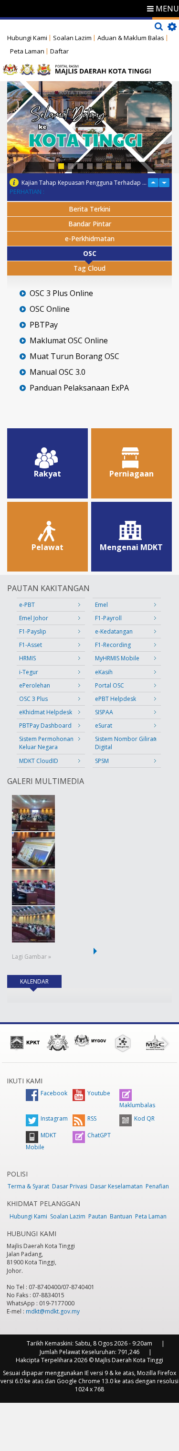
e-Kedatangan (114, 631)
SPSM (102, 761)
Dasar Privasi (69, 1186)
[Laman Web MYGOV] (90, 1041)
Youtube (98, 1093)
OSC (89, 253)
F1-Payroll (108, 618)
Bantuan (121, 1216)
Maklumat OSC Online (69, 340)
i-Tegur (28, 672)
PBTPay (44, 324)
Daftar (59, 51)
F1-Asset (30, 645)
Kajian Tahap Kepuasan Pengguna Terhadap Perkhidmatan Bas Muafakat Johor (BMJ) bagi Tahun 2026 (84, 183)
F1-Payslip (32, 631)
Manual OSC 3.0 (57, 372)
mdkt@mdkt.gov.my (53, 1311)
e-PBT (27, 605)
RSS (91, 1118)
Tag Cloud (89, 268)
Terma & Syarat (28, 1186)
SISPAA (104, 712)
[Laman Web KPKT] (25, 1042)
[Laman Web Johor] (58, 1042)
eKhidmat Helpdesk (45, 712)
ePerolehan (34, 685)
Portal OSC (109, 685)
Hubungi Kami (27, 37)
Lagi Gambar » (31, 957)
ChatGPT (99, 1135)
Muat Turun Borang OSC (74, 356)
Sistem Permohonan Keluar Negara (46, 743)
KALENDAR (41, 981)
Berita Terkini (89, 208)
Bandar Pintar (89, 223)
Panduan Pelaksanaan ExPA (79, 388)
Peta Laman (27, 51)
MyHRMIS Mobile (117, 658)
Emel (101, 605)
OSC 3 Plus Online (61, 293)
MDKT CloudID (38, 761)
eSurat (103, 725)
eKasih (104, 672)
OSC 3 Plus (33, 699)
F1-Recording (113, 645)
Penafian (157, 1186)
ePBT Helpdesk (115, 699)
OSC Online (50, 309)
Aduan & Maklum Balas (130, 37)
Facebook (54, 1093)
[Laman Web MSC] (155, 1042)
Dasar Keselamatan (116, 1186)
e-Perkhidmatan (90, 238)
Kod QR (144, 1118)
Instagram (54, 1118)
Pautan (97, 1216)
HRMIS (27, 658)
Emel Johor (33, 618)
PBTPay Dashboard (45, 725)
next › (97, 951)
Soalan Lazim (72, 37)
